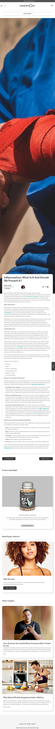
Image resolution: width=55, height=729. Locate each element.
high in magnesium (44, 408)
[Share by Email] (48, 287)
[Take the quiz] (27, 559)
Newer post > (46, 458)
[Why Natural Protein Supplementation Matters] (27, 677)
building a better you (9, 448)
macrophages (7, 312)
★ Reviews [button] (53, 366)
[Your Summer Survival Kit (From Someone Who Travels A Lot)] (27, 623)
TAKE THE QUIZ (10, 588)
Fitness (6, 285)
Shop (5, 5)
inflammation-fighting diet (38, 384)
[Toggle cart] (51, 6)
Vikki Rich (7, 288)
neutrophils (20, 346)
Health (9, 285)
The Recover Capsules (32, 296)
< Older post (9, 458)
